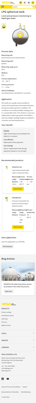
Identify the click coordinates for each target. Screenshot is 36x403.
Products (5, 309)
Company (5, 347)
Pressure (4, 322)
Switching (4, 319)
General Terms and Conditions (10, 387)
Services (4, 340)
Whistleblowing (25, 392)
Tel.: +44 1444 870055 (8, 366)
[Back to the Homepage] (8, 304)
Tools (3, 333)
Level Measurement (7, 315)
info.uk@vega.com (7, 368)
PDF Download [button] (7, 246)
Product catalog (6, 312)
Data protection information (10, 392)
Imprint (25, 387)
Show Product (17, 189)
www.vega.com (6, 371)
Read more (8, 291)
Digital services (6, 325)
